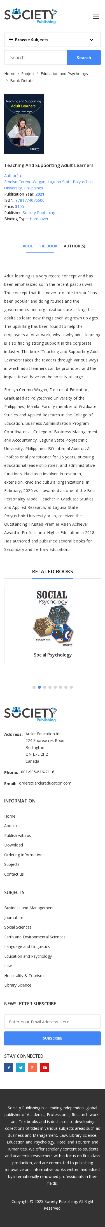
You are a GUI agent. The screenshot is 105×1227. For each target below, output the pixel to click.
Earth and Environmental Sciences (35, 937)
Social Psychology (53, 655)
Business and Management (29, 907)
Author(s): (13, 175)
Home (9, 73)
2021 (39, 194)
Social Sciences (18, 927)
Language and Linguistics (27, 946)
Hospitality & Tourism (24, 975)
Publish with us (17, 835)
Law (8, 965)
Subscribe (52, 1038)
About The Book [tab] (40, 246)
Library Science (17, 985)
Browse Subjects (31, 39)
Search (84, 57)
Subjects (12, 864)
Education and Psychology (64, 73)
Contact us (14, 874)
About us (12, 825)
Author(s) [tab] (74, 246)
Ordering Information (23, 854)
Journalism (13, 917)
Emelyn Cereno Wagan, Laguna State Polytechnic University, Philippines (49, 185)
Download (13, 845)
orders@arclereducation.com (45, 783)
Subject (28, 73)
